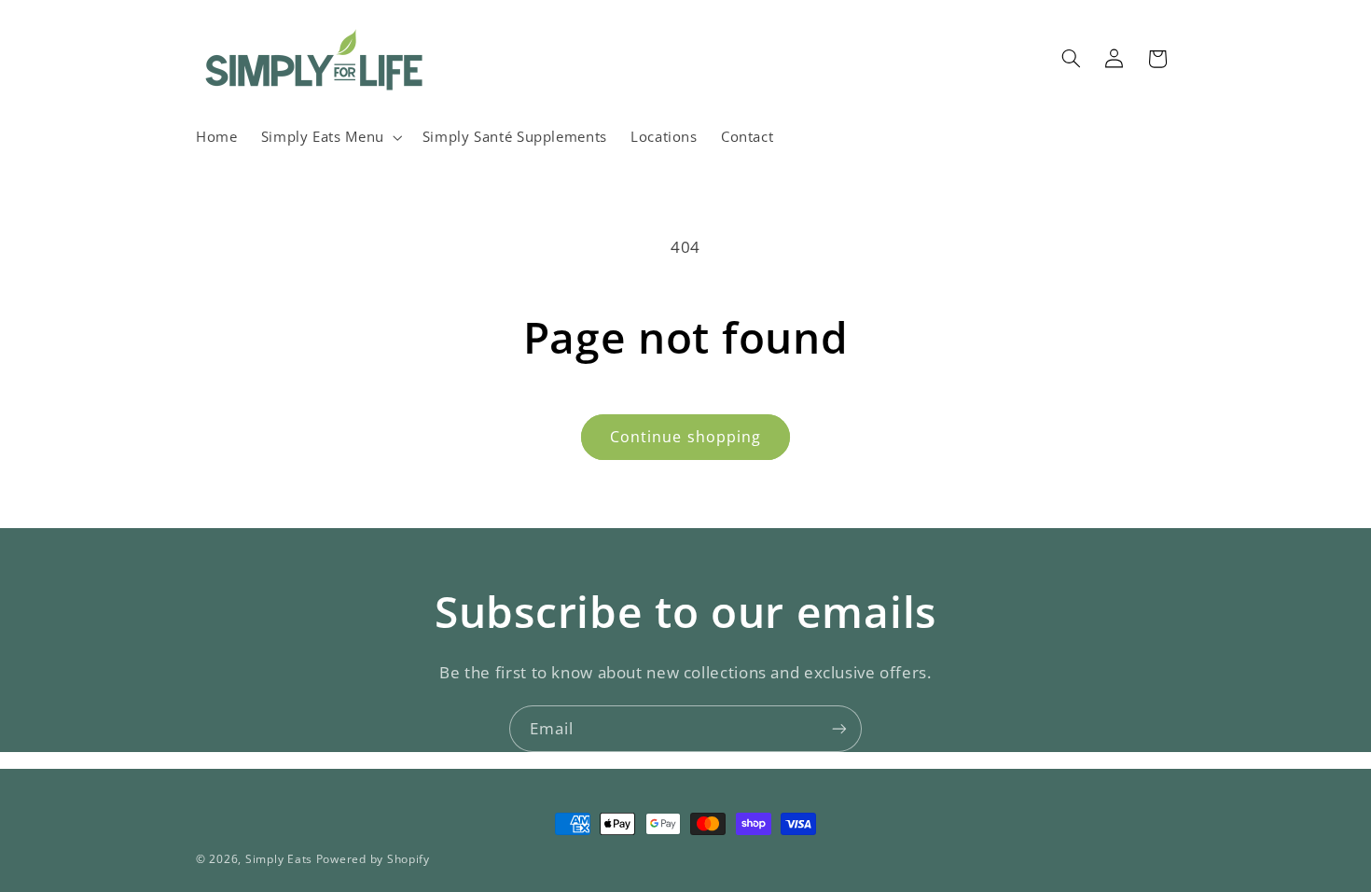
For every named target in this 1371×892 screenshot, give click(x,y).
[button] (329, 137)
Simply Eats (278, 859)
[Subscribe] (839, 728)
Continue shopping (685, 436)
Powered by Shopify (373, 859)
